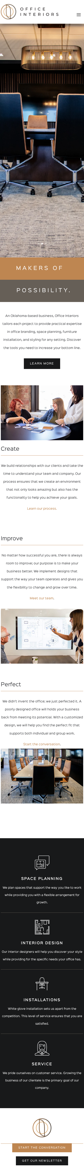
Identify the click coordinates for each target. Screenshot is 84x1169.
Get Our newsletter (42, 1161)
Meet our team (41, 598)
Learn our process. (42, 508)
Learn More (42, 363)
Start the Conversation (42, 1148)
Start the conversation (41, 744)
